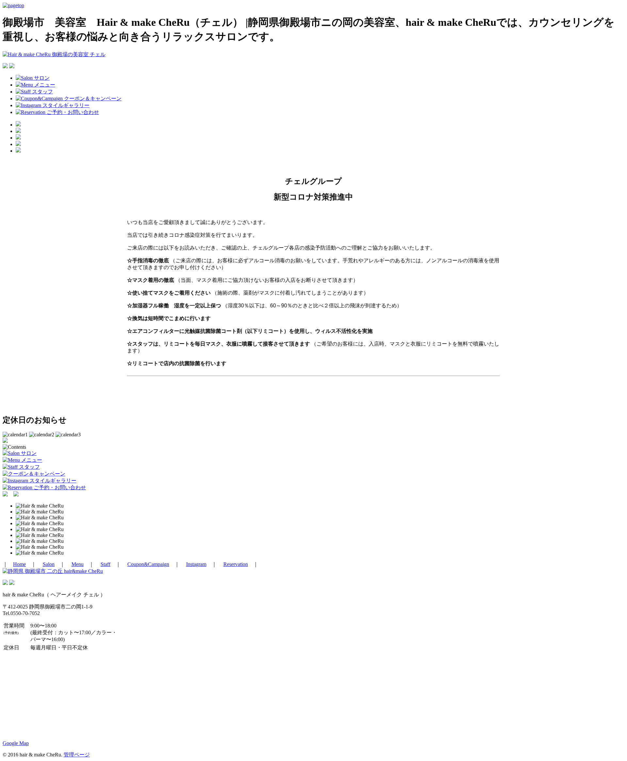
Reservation (235, 564)
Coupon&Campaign (148, 564)
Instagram (196, 564)
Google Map (16, 743)
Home (19, 564)
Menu (78, 564)
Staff (105, 564)
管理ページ (77, 754)
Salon (49, 564)
